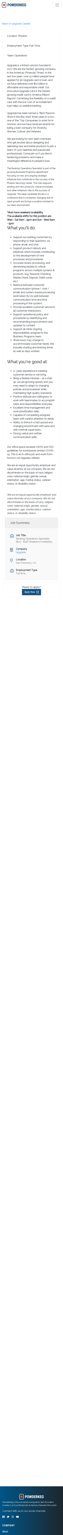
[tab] (14, 5)
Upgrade (21, 552)
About (5, 1531)
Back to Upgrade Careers (16, 23)
